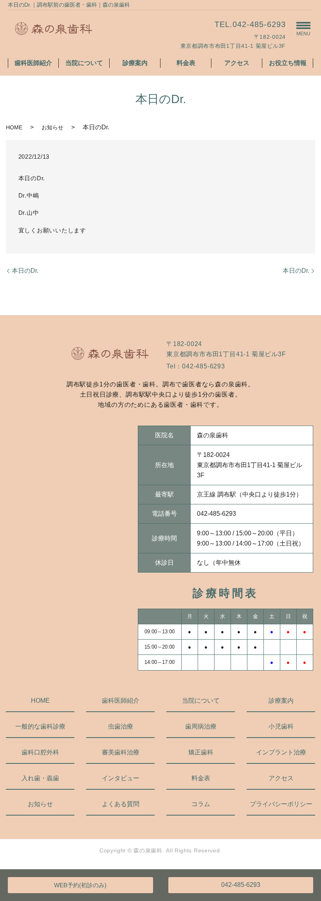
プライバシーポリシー (281, 804)
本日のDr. (25, 270)
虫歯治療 (120, 726)
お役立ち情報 (288, 63)
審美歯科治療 (120, 752)
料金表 (186, 63)
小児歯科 (281, 726)
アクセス (236, 63)
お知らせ (52, 127)
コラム (200, 804)
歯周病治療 (200, 726)
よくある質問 (120, 804)
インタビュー (120, 778)
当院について (84, 63)
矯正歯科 (200, 752)
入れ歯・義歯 (40, 778)
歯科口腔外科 (40, 752)
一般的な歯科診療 (40, 726)
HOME (14, 127)
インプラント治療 (281, 752)
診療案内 (135, 63)
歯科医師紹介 (33, 63)
